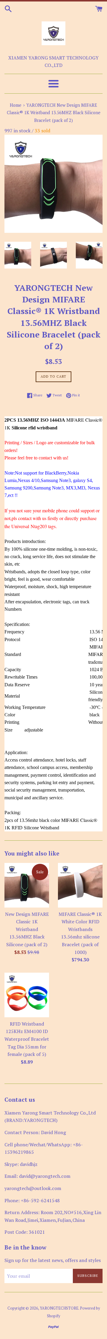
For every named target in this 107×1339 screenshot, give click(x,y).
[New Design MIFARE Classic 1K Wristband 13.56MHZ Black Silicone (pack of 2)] (26, 885)
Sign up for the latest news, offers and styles (52, 1260)
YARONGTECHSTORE (59, 1308)
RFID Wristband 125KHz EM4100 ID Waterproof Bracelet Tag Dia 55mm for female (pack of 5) (26, 1039)
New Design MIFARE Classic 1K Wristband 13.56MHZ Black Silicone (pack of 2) (27, 929)
